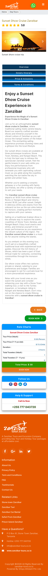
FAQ (4, 480)
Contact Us (7, 489)
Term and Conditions (12, 475)
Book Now (35, 318)
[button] (5, 41)
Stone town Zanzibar (11, 502)
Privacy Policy (8, 470)
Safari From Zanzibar (11, 517)
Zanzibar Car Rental (11, 512)
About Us (6, 465)
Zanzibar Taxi (8, 507)
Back (38, 310)
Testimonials (8, 485)
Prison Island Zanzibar (12, 522)
